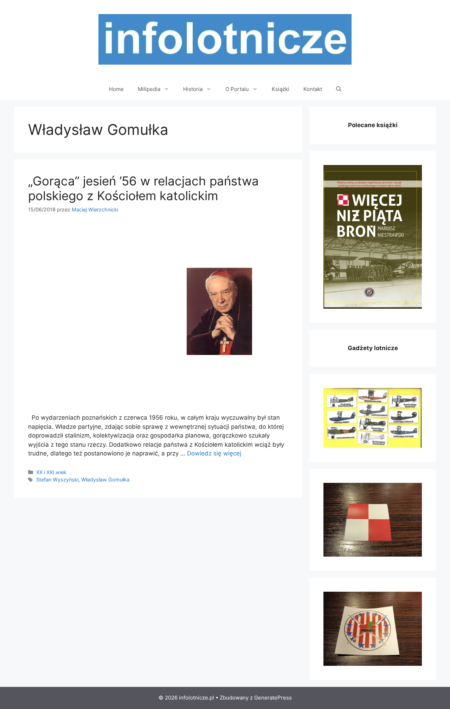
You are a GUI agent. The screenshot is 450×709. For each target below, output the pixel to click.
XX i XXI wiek (51, 472)
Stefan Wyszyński (57, 479)
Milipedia (149, 89)
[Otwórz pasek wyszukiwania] (338, 89)
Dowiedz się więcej (214, 453)
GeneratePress (273, 697)
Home (116, 89)
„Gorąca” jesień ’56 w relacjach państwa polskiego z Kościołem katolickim (143, 188)
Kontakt (312, 89)
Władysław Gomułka (105, 479)
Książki (280, 89)
